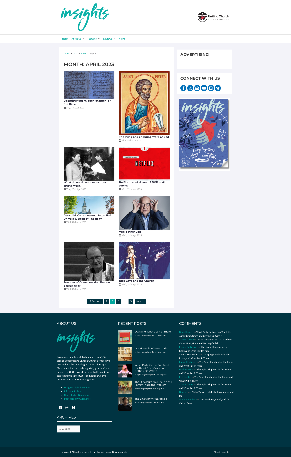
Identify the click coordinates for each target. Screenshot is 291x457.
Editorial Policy (72, 391)
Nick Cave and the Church (136, 280)
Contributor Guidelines (76, 395)
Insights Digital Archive (77, 387)
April (83, 53)
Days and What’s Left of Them (153, 331)
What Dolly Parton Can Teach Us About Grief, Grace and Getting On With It (152, 368)
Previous (96, 301)
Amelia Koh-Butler (188, 354)
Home (66, 53)
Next (139, 301)
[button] (78, 38)
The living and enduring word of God (144, 136)
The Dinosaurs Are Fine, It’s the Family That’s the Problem (153, 383)
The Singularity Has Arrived (151, 398)
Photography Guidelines (77, 398)
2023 (75, 53)
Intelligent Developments (113, 452)
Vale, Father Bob (130, 231)
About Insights (221, 452)
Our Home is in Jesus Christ (151, 348)
